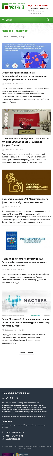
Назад (22, 353)
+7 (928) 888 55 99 (15, 432)
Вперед (30, 353)
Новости (13, 37)
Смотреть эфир (41, 6)
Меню (9, 20)
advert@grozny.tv (13, 439)
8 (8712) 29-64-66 (14, 435)
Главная (5, 37)
